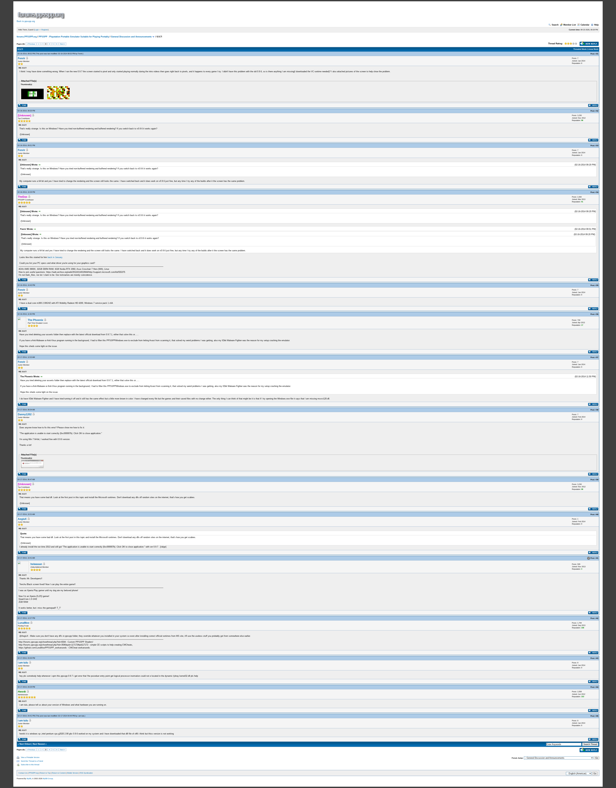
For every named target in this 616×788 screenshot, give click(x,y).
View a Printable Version (30, 757)
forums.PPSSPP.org (27, 36)
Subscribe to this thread (30, 765)
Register (44, 30)
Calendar (585, 25)
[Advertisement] (123, 12)
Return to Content (59, 773)
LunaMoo (23, 622)
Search (555, 25)
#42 (596, 618)
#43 (596, 658)
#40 (596, 514)
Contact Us (22, 773)
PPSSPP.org (33, 773)
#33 (596, 145)
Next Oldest (25, 744)
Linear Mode (593, 49)
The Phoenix (35, 320)
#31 (596, 54)
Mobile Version (72, 773)
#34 (596, 192)
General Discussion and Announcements (131, 36)
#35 (596, 285)
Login (36, 30)
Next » (62, 44)
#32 (596, 111)
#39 (596, 480)
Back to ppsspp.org (26, 21)
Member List (569, 25)
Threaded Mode (579, 49)
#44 (596, 687)
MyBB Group (48, 778)
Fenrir (80, 54)
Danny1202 (25, 414)
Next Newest (39, 744)
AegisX (22, 519)
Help (596, 25)
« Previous (31, 44)
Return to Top (45, 773)
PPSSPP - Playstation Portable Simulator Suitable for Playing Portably (74, 36)
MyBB (29, 778)
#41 (596, 558)
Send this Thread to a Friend (32, 761)
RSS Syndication (86, 773)
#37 (596, 357)
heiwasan (36, 564)
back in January (55, 257)
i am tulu (23, 662)
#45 (596, 716)
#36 (596, 314)
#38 (596, 410)
